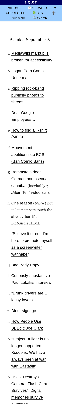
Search (42, 18)
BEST (41, 13)
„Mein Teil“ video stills (30, 192)
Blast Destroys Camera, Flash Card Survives (29, 384)
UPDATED (39, 8)
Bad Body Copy (25, 265)
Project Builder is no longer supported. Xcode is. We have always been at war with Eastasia (30, 352)
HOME (16, 8)
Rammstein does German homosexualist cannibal (32, 179)
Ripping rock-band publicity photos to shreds (27, 95)
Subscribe (19, 18)
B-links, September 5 (29, 39)
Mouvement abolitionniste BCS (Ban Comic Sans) (27, 155)
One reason (21, 203)
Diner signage (23, 311)
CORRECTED (15, 13)
